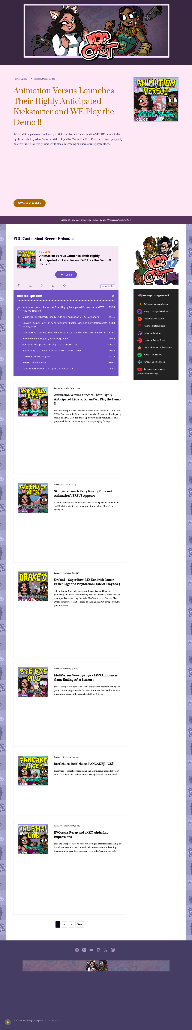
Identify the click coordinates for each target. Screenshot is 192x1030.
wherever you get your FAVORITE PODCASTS (105, 220)
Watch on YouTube (31, 203)
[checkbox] (8, 1022)
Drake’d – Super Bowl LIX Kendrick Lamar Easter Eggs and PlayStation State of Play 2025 (87, 582)
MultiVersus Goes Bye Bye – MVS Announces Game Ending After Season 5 (85, 677)
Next (79, 924)
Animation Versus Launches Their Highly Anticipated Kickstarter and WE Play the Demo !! (87, 399)
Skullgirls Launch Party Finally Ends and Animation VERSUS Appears (83, 493)
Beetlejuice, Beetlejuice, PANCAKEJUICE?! (84, 764)
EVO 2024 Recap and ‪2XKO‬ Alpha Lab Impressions (81, 834)
